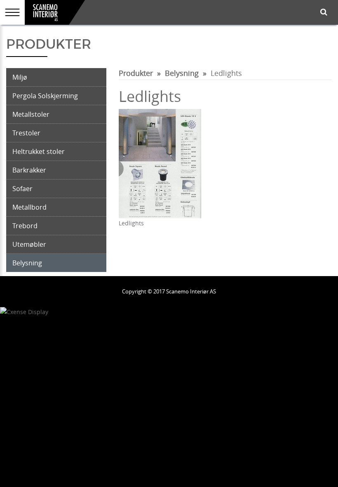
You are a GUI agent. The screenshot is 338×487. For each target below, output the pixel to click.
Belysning (27, 262)
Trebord (25, 225)
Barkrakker (29, 170)
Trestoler (26, 132)
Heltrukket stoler (38, 151)
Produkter (136, 73)
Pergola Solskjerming (45, 95)
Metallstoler (30, 114)
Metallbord (29, 207)
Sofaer (22, 188)
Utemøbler (29, 244)
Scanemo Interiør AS (191, 291)
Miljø (19, 77)
